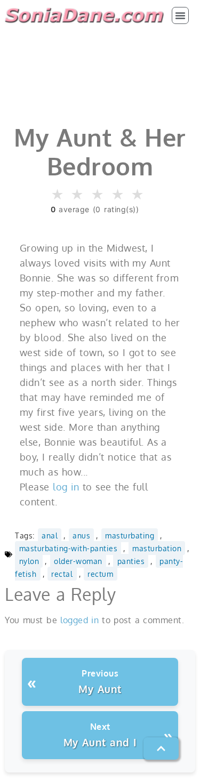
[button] (180, 15)
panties (131, 561)
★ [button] (58, 195)
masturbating (129, 535)
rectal (62, 573)
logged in (79, 620)
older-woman (78, 561)
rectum (100, 573)
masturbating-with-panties (68, 548)
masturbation (156, 548)
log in (66, 487)
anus (81, 535)
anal (50, 535)
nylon (29, 561)
